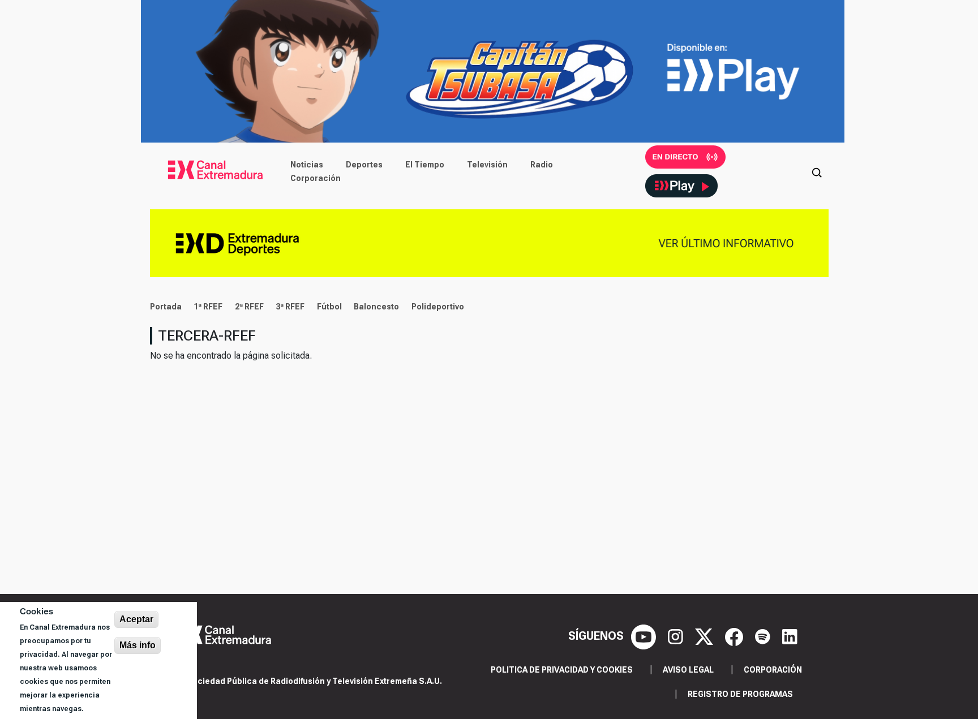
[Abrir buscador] (817, 171)
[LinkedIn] (789, 636)
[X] (705, 636)
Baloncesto (376, 306)
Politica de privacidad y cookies (562, 669)
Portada (166, 306)
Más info (137, 645)
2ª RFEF (249, 306)
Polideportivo (437, 306)
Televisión (487, 164)
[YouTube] (645, 636)
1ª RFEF (208, 306)
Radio (541, 164)
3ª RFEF (290, 306)
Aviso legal (688, 669)
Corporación (315, 178)
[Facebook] (735, 636)
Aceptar (136, 619)
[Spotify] (764, 636)
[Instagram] (677, 636)
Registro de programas (740, 694)
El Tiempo (424, 164)
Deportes (364, 164)
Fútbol (329, 306)
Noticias (306, 164)
